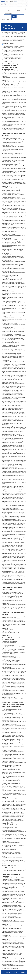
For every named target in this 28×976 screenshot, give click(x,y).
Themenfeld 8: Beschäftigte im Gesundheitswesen (12, 57)
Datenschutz (8, 972)
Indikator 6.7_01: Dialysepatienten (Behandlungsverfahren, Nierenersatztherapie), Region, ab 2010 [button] (13, 655)
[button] (14, 45)
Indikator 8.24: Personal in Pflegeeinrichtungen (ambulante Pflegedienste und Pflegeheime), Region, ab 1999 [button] (13, 851)
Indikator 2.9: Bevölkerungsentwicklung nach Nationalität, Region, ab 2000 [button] (14, 103)
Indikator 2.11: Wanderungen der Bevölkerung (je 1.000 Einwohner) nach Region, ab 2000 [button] (12, 108)
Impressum (16, 972)
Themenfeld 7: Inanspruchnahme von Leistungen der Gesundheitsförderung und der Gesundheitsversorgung (13, 55)
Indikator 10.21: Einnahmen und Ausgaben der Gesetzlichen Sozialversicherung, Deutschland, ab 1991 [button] (13, 944)
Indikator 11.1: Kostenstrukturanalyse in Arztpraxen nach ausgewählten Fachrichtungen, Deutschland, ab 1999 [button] (12, 952)
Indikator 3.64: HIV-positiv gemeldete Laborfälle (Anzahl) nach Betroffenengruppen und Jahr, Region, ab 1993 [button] (13, 346)
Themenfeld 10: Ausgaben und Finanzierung (11, 59)
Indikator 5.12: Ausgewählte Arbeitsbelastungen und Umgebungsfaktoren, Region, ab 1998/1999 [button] (11, 630)
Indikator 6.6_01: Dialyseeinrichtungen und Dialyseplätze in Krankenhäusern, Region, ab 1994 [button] (13, 650)
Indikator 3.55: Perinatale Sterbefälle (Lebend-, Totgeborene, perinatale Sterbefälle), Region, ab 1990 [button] (13, 323)
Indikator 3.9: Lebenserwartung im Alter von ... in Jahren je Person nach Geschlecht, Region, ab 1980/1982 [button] (14, 172)
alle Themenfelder (6, 44)
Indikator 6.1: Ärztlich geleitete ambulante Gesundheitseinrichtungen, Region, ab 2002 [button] (10, 642)
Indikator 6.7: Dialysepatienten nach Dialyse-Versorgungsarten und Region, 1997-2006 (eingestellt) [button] (13, 653)
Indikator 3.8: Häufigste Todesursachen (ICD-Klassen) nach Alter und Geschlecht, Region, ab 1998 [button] (14, 169)
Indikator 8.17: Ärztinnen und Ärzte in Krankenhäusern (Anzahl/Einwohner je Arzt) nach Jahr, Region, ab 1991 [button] (12, 829)
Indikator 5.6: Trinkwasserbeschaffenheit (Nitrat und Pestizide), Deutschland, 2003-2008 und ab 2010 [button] (13, 617)
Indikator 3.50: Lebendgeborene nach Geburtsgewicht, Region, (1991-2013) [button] (13, 316)
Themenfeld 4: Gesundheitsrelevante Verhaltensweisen (13, 50)
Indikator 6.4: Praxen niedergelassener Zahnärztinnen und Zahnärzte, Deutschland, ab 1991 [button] (12, 645)
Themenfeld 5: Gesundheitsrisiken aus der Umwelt (12, 51)
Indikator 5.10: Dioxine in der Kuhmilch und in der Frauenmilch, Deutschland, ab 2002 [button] (13, 625)
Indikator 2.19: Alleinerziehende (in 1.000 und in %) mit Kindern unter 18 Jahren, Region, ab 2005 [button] (13, 125)
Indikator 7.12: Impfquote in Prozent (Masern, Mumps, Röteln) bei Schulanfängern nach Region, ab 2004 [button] (14, 722)
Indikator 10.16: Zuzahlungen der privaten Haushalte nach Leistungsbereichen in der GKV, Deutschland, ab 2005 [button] (12, 932)
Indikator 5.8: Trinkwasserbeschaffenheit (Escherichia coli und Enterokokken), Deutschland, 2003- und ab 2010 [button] (13, 622)
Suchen (14, 16)
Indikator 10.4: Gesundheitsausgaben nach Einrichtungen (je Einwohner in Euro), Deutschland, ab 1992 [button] (13, 887)
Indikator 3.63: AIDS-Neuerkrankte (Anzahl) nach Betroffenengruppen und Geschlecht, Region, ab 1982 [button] (12, 343)
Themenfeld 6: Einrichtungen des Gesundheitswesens (13, 53)
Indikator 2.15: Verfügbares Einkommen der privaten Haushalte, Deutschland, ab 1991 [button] (13, 119)
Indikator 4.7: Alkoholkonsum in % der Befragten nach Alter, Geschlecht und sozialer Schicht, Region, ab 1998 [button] (13, 594)
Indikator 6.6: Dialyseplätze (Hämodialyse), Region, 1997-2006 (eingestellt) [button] (13, 647)
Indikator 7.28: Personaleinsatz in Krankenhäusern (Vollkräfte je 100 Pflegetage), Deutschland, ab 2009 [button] (13, 750)
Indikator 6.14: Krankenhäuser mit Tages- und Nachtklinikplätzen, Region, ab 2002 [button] (14, 673)
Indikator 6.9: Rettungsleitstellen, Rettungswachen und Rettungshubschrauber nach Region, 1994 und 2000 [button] (12, 658)
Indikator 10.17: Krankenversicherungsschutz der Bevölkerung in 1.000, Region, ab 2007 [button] (14, 935)
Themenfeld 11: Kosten (7, 61)
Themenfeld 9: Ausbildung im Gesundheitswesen (12, 58)
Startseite (2, 10)
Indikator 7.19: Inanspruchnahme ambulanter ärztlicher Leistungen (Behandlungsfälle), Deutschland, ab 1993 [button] (12, 733)
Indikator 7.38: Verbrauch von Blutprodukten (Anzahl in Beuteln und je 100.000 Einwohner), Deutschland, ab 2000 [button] (13, 780)
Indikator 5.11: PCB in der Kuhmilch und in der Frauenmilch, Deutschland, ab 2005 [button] (13, 628)
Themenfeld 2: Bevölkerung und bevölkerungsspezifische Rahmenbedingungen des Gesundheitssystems (14, 47)
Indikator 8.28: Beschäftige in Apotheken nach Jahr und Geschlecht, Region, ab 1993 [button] (12, 858)
